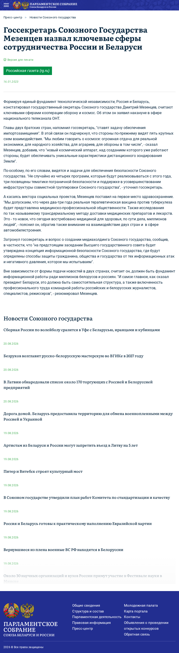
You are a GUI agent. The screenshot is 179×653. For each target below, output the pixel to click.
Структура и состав (88, 611)
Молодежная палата (141, 605)
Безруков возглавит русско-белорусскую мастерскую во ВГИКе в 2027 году (73, 355)
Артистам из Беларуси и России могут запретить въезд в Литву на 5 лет (70, 445)
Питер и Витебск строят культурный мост (43, 471)
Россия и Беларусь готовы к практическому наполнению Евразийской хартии (77, 523)
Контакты (132, 617)
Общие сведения (86, 605)
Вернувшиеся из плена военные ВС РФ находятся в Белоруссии (63, 549)
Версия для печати (20, 59)
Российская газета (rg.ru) (27, 70)
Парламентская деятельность (96, 617)
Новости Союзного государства (53, 17)
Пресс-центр (12, 17)
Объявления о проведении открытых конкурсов (146, 626)
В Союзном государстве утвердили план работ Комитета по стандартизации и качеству (86, 497)
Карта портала (136, 611)
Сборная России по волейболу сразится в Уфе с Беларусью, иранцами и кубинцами (81, 329)
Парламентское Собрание (30, 628)
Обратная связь (137, 634)
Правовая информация (91, 623)
